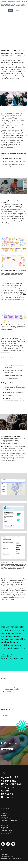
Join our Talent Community (8, 807)
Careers (7, 794)
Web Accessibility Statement (8, 852)
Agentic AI (9, 777)
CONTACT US (7, 749)
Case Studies (11, 784)
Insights (8, 787)
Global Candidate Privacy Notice (9, 818)
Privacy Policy (4, 854)
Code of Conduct (5, 849)
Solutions (8, 780)
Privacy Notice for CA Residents (9, 820)
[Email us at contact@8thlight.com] (13, 844)
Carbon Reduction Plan (7, 856)
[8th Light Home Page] (3, 773)
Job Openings (4, 817)
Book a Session (5, 808)
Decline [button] (17, 10)
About (5, 790)
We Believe (4, 815)
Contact (7, 797)
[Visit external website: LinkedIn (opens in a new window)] (3, 844)
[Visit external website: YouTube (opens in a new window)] (8, 844)
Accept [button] (10, 10)
